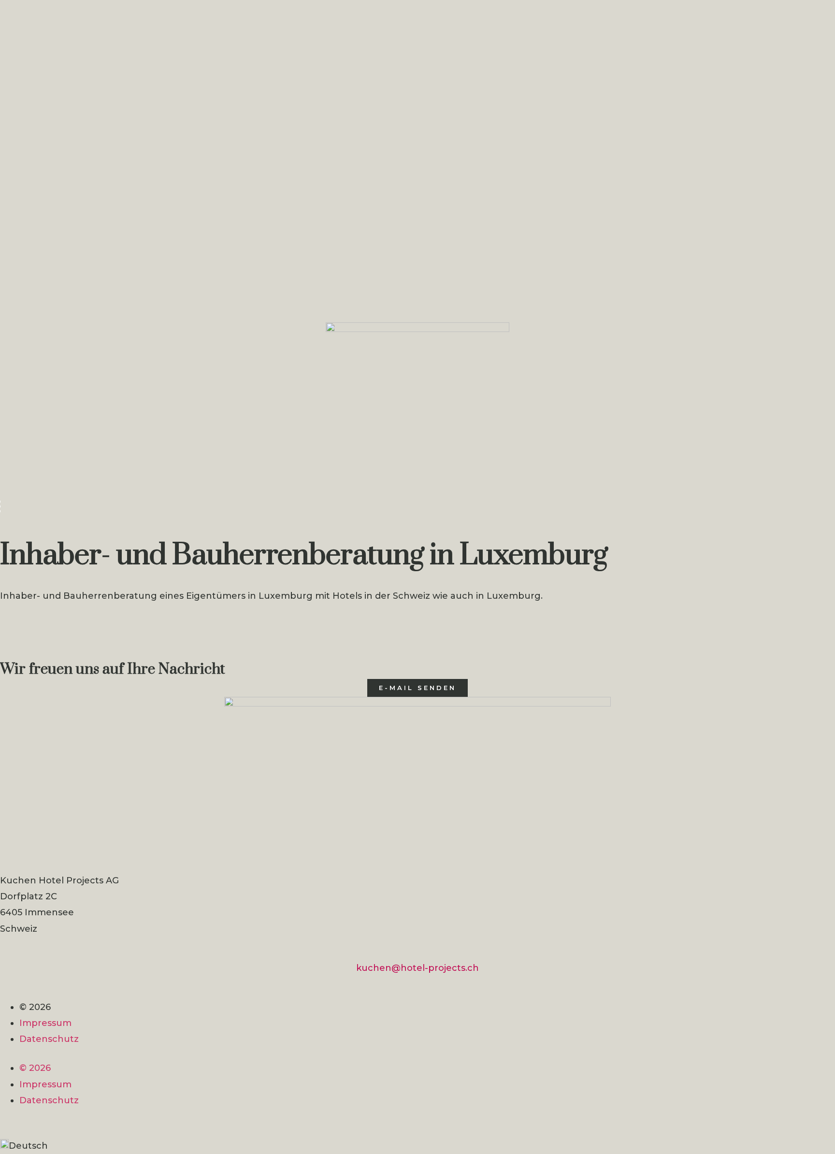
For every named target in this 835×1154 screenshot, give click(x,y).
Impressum (45, 1023)
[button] (417, 1146)
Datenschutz (49, 1039)
